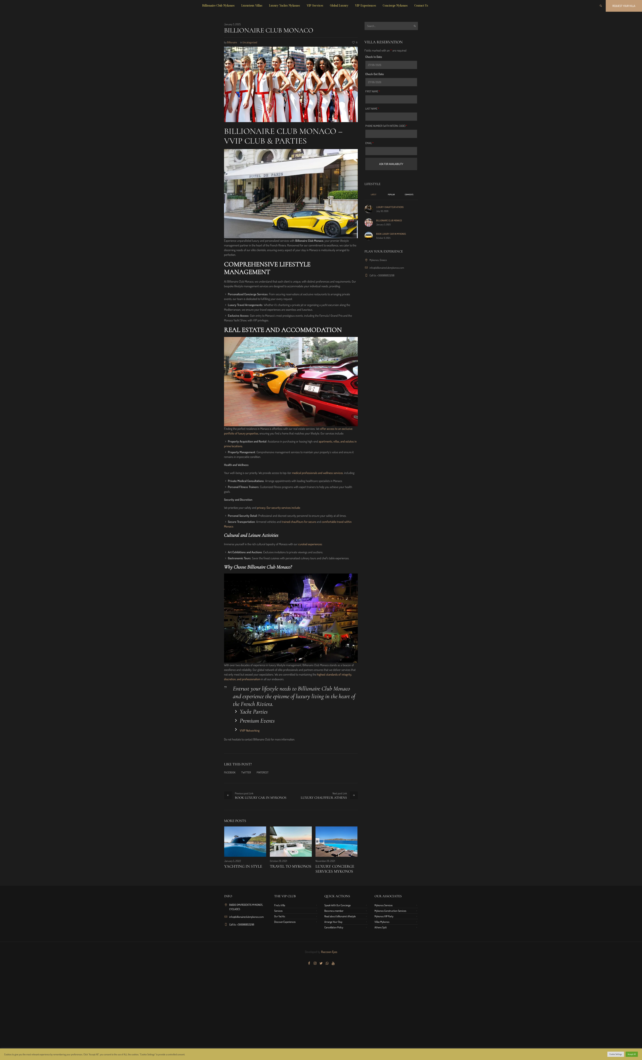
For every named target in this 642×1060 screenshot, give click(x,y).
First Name (372, 91)
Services (278, 910)
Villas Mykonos (381, 921)
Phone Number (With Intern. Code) (386, 125)
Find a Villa (279, 905)
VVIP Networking (249, 730)
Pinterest (263, 772)
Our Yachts (279, 916)
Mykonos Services (383, 905)
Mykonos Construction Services (390, 910)
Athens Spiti (380, 927)
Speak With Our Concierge (337, 905)
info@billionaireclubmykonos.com (386, 267)
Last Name (372, 108)
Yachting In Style (243, 866)
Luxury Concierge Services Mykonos (334, 869)
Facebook (230, 772)
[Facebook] (308, 963)
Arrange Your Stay (333, 921)
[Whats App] (327, 963)
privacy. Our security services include (278, 507)
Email (369, 143)
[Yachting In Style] (245, 841)
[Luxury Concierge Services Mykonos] (336, 841)
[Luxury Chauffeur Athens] (368, 208)
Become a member (333, 910)
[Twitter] (321, 963)
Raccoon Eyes (328, 952)
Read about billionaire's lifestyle (340, 916)
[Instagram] (314, 963)
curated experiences (310, 544)
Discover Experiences (285, 921)
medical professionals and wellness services (317, 473)
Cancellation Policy (333, 927)
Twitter (246, 772)
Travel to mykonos (290, 866)
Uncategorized (250, 42)
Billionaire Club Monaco (389, 220)
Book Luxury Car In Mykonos (260, 798)
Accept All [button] (632, 1054)
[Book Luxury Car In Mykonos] (368, 235)
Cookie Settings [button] (615, 1054)
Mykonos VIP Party (383, 916)
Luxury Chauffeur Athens (324, 798)
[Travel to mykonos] (291, 841)
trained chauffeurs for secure (299, 521)
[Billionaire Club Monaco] (291, 84)
